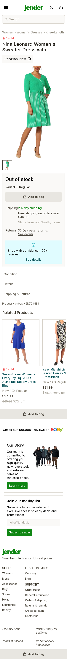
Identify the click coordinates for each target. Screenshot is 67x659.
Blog (28, 578)
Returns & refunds (36, 605)
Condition (10, 274)
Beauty (6, 610)
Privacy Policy (10, 628)
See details (25, 234)
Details (8, 284)
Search (14, 19)
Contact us (31, 616)
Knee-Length (55, 32)
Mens (5, 578)
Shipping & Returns (17, 294)
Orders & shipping (36, 600)
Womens (7, 573)
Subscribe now (19, 532)
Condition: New (15, 59)
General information (37, 595)
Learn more (17, 485)
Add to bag (36, 197)
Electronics (9, 604)
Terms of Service (12, 640)
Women (7, 32)
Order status (32, 589)
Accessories (9, 583)
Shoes (6, 594)
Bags (5, 589)
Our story (30, 573)
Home (5, 599)
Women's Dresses (29, 32)
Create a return (34, 610)
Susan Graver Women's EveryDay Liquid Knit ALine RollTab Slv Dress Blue (19, 379)
